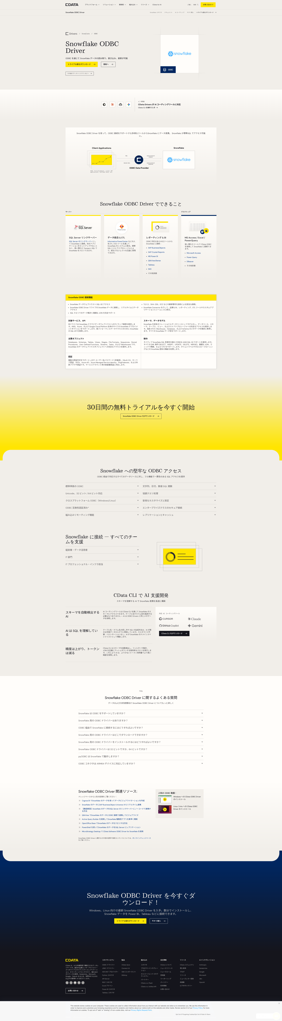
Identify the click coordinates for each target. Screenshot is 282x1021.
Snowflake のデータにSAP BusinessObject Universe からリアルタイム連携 (111, 805)
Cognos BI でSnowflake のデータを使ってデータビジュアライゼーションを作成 (113, 800)
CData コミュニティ (187, 965)
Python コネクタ (108, 975)
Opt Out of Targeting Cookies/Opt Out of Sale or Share (193, 1014)
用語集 (182, 982)
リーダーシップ (165, 979)
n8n (200, 979)
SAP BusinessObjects (156, 248)
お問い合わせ (207, 5)
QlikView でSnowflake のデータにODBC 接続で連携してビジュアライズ (110, 815)
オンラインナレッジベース (141, 838)
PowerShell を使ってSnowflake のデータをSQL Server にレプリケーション (111, 827)
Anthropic (202, 965)
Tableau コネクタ (108, 993)
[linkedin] (67, 982)
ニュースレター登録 (187, 979)
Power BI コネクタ (108, 989)
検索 (194, 5)
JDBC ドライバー (108, 968)
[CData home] (74, 5)
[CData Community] (82, 982)
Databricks (203, 968)
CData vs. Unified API (148, 987)
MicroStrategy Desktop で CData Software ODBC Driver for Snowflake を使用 (112, 831)
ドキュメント (168, 12)
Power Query (192, 257)
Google (201, 972)
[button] (102, 485)
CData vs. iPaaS (146, 983)
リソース (183, 975)
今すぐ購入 (190, 12)
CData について (166, 965)
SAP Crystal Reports (156, 252)
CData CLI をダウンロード (172, 633)
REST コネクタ (107, 982)
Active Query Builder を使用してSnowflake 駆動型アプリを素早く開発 (110, 819)
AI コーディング (179, 12)
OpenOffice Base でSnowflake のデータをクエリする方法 (104, 823)
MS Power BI (153, 256)
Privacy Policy (198, 1008)
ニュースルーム (165, 972)
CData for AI (156, 5)
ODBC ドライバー (108, 965)
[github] (79, 982)
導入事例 (183, 968)
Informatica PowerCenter (118, 241)
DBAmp (124, 975)
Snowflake (86, 34)
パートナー (145, 980)
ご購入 (189, 5)
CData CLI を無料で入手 (146, 108)
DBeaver (190, 261)
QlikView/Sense (154, 260)
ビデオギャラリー (186, 986)
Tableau (151, 265)
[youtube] (75, 982)
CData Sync (126, 965)
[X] (71, 982)
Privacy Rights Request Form (141, 1010)
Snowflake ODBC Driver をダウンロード (139, 416)
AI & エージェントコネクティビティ (149, 975)
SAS (149, 269)
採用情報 (163, 986)
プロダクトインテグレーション (149, 969)
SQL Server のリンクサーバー (80, 241)
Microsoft (202, 975)
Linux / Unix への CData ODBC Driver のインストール (185, 807)
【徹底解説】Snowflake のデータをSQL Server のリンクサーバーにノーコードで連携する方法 (116, 810)
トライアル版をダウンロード (205, 12)
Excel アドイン (107, 986)
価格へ (106, 64)
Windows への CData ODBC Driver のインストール (187, 798)
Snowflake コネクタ (156, 12)
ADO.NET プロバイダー (110, 972)
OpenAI (202, 982)
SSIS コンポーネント (129, 972)
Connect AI (126, 968)
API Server (105, 979)
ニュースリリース (166, 968)
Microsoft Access (194, 253)
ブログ (182, 972)
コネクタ (144, 965)
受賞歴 (162, 975)
